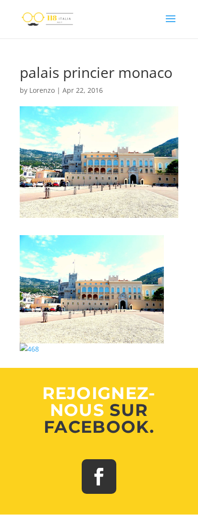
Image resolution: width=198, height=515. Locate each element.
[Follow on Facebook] (99, 476)
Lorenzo (42, 90)
